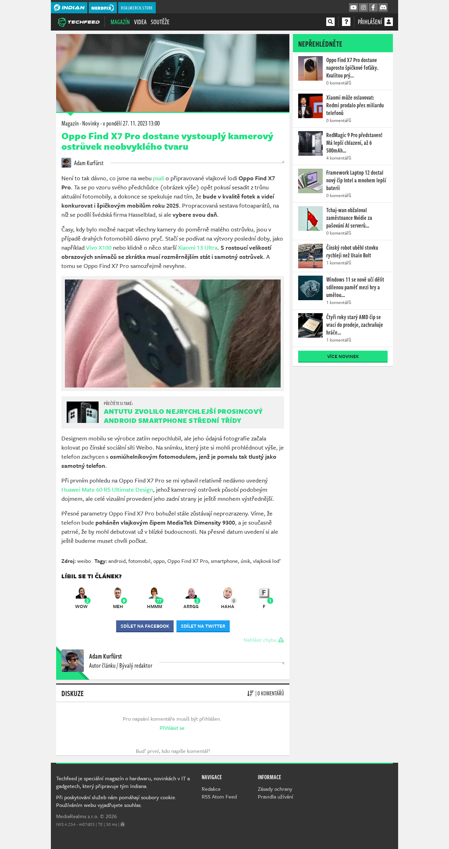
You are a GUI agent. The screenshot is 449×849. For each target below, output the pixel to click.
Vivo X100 (99, 247)
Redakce (211, 788)
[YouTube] (353, 7)
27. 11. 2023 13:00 (131, 123)
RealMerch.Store (137, 8)
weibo (84, 561)
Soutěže (160, 21)
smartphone (224, 561)
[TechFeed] (78, 21)
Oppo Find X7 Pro (187, 561)
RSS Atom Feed (219, 796)
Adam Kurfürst (88, 162)
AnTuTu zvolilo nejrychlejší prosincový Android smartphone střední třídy (183, 415)
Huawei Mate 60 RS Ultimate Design (107, 489)
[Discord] (383, 7)
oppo (159, 561)
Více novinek (343, 356)
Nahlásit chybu (260, 640)
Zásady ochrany (275, 788)
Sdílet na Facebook (145, 625)
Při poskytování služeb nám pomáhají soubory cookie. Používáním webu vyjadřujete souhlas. (116, 801)
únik (245, 561)
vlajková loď (267, 561)
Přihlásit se (172, 728)
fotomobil (139, 561)
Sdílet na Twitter (203, 625)
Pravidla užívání (275, 796)
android (117, 561)
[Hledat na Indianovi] (330, 21)
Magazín (120, 21)
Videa (140, 21)
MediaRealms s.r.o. (77, 816)
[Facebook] (373, 7)
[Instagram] (363, 7)
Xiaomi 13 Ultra (197, 247)
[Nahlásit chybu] (122, 824)
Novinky (90, 123)
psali (158, 178)
